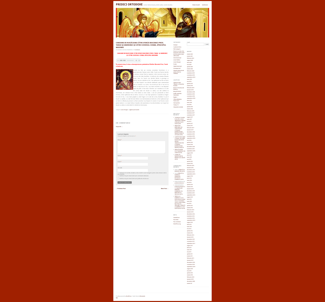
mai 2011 (189, 251)
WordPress (128, 296)
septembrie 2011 (191, 243)
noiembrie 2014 (191, 171)
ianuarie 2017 (190, 129)
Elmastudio (142, 296)
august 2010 (190, 268)
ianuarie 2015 (190, 167)
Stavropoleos (176, 103)
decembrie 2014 (191, 169)
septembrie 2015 (191, 150)
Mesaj (120, 139)
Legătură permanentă (134, 109)
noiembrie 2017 (191, 113)
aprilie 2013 (190, 205)
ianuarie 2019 (190, 89)
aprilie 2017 (190, 123)
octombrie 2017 (191, 115)
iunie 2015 (189, 157)
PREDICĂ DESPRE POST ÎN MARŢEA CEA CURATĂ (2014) (180, 151)
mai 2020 (189, 64)
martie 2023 (190, 54)
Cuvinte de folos (177, 47)
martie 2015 (190, 163)
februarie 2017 (190, 127)
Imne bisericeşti (177, 57)
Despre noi (205, 5)
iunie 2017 (189, 119)
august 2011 (190, 245)
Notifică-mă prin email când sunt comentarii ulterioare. (134, 175)
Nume (120, 155)
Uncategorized (176, 68)
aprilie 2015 (190, 161)
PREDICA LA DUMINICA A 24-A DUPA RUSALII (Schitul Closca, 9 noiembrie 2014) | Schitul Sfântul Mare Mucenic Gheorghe (180, 201)
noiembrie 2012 (191, 216)
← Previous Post (121, 188)
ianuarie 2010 (190, 279)
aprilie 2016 (190, 142)
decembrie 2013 (191, 190)
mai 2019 (189, 81)
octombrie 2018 (191, 96)
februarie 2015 (190, 165)
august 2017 (190, 117)
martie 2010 (190, 275)
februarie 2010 (190, 277)
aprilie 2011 (190, 254)
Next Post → (165, 188)
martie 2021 (190, 56)
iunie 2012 (189, 226)
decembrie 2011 (191, 239)
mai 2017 (189, 121)
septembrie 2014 (191, 174)
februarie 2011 (190, 258)
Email (120, 161)
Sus (117, 297)
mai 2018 (189, 104)
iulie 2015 (189, 155)
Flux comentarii (177, 221)
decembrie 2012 (191, 214)
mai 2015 (189, 159)
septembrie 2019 (191, 77)
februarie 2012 (190, 235)
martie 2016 (190, 144)
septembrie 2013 (191, 195)
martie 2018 (190, 108)
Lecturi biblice (176, 60)
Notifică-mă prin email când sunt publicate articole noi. (134, 178)
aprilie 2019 (190, 83)
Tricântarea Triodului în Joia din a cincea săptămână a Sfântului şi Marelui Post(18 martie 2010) (180, 120)
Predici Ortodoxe (129, 4)
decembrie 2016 (191, 132)
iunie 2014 (189, 180)
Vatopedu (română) (178, 107)
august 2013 (190, 197)
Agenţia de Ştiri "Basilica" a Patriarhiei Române (178, 84)
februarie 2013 (190, 209)
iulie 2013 (189, 199)
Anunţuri (175, 45)
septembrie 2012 (191, 220)
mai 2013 (189, 203)
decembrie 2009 (191, 281)
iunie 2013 (189, 201)
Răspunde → (119, 126)
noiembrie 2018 (191, 94)
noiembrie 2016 (191, 134)
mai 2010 (189, 270)
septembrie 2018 (191, 98)
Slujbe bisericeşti (177, 66)
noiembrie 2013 (191, 193)
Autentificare (176, 217)
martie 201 (189, 283)
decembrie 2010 (191, 262)
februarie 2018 (190, 111)
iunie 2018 (189, 102)
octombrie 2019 (191, 75)
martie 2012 (190, 233)
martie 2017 (190, 125)
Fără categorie (176, 49)
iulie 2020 (189, 62)
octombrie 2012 (191, 218)
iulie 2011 (189, 247)
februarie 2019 (190, 87)
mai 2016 (189, 140)
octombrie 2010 (191, 264)
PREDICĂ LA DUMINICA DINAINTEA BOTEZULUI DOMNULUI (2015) (179, 176)
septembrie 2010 (191, 266)
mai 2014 (189, 182)
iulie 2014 (189, 178)
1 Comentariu (137, 49)
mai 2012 (189, 228)
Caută (188, 42)
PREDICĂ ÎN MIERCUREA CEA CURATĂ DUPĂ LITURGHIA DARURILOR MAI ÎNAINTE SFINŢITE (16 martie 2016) (179, 130)
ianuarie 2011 (190, 260)
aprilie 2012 (190, 230)
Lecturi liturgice (124, 109)
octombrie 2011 (191, 241)
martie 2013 (190, 207)
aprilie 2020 (190, 66)
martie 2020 (190, 68)
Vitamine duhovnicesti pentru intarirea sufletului (178, 72)
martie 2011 (190, 256)
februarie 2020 (190, 71)
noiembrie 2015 (191, 148)
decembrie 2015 (191, 146)
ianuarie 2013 (190, 212)
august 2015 (190, 153)
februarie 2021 (190, 58)
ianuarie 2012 (190, 237)
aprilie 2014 (190, 184)
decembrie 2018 (191, 92)
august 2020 (190, 60)
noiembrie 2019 (191, 73)
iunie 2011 (189, 249)
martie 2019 (190, 85)
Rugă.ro (175, 97)
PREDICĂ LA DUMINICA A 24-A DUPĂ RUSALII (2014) (180, 207)
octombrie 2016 (191, 136)
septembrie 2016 (191, 138)
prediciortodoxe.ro (179, 183)
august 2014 (190, 176)
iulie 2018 (189, 100)
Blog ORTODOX (177, 91)
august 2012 (190, 222)
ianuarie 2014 (190, 188)
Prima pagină (196, 5)
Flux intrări (175, 219)
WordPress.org (177, 223)
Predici (175, 64)
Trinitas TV (175, 105)
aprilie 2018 (190, 106)
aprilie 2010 (190, 272)
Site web (120, 167)
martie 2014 (190, 186)
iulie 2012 (189, 224)
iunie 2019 (189, 79)
